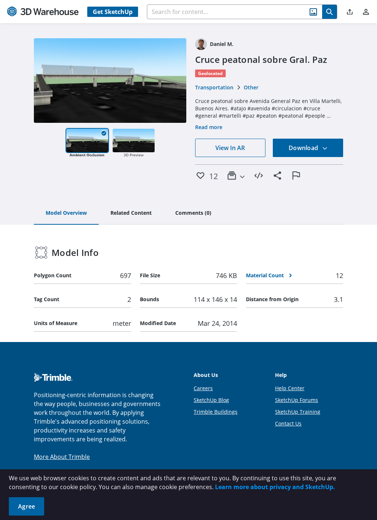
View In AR (230, 148)
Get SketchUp (113, 12)
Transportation (214, 87)
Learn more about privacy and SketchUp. (275, 487)
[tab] (66, 213)
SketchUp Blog (211, 399)
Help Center (289, 388)
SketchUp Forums (296, 399)
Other (251, 87)
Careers (203, 388)
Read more (208, 127)
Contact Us (288, 423)
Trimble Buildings (215, 411)
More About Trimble (62, 457)
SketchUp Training (297, 411)
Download (304, 148)
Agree (26, 506)
